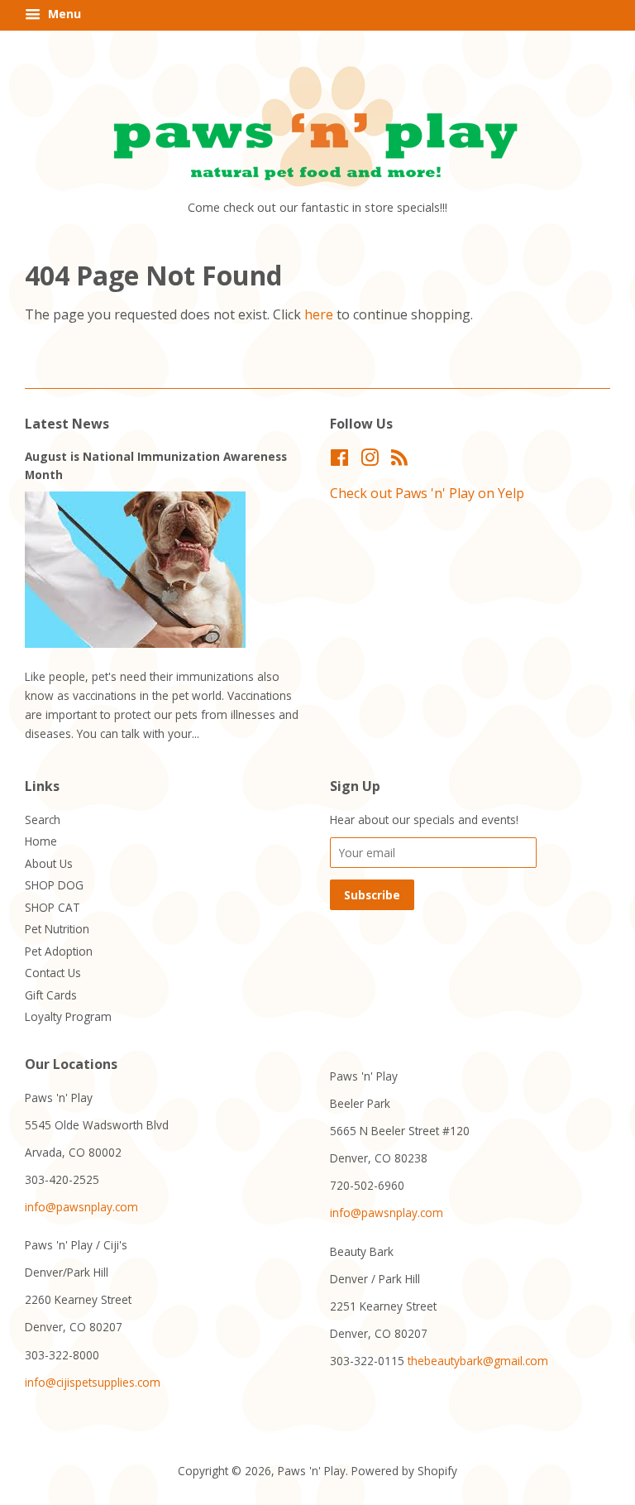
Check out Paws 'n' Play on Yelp (427, 493)
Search (42, 819)
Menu (63, 14)
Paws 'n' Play (312, 1471)
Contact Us (53, 972)
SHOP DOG (54, 885)
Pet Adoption (59, 951)
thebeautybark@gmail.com (478, 1360)
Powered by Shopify (404, 1471)
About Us (49, 863)
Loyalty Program (68, 1016)
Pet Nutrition (57, 929)
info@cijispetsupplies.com (92, 1382)
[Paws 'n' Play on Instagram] (369, 460)
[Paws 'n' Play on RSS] (399, 460)
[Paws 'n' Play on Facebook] (339, 460)
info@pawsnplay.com (81, 1207)
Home (41, 841)
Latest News (67, 424)
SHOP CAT (52, 907)
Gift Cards (51, 995)
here (318, 314)
